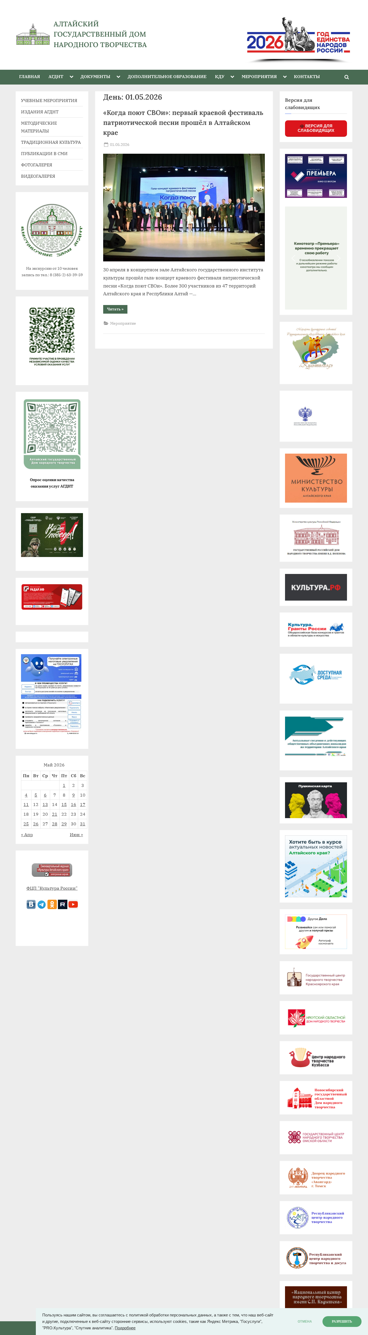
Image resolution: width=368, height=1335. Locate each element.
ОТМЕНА (305, 1321)
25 (26, 823)
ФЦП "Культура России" (52, 888)
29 (64, 823)
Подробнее (125, 1328)
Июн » (76, 834)
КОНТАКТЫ (307, 76)
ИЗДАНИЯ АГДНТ (39, 111)
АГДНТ (55, 76)
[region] (260, 34)
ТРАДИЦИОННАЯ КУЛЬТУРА (51, 142)
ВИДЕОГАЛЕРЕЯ (38, 176)
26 (36, 823)
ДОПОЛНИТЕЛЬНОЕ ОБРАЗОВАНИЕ (167, 76)
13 (45, 804)
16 (73, 804)
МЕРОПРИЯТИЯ (259, 76)
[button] (293, 258)
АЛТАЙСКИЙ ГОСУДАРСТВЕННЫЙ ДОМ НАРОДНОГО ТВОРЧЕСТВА (100, 34)
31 (82, 823)
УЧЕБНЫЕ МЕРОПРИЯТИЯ (49, 100)
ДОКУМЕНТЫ (95, 76)
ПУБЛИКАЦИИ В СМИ (44, 153)
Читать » (117, 310)
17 (82, 804)
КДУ (219, 76)
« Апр (27, 834)
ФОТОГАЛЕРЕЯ (36, 164)
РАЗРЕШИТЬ (342, 1321)
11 (26, 804)
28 (54, 823)
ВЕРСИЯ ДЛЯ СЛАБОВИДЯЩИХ (316, 128)
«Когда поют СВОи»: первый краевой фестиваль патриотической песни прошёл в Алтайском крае (183, 122)
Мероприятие (123, 323)
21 (54, 814)
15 (64, 804)
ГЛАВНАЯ (29, 76)
